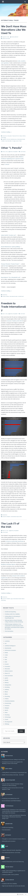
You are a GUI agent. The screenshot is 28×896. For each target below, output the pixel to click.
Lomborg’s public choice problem (10, 874)
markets (3, 140)
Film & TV (7, 673)
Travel (6, 719)
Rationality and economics (8, 841)
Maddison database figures (8, 564)
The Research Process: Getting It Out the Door (13, 759)
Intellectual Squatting (10, 611)
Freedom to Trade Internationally (13, 306)
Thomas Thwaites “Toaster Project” (10, 264)
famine (8, 139)
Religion (7, 708)
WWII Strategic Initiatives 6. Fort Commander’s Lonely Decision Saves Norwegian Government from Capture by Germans (14, 811)
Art (5, 643)
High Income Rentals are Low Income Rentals (13, 886)
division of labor (5, 296)
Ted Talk (5, 266)
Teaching (7, 714)
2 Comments (22, 151)
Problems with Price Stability (12, 614)
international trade (21, 139)
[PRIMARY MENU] (3, 2)
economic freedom (6, 516)
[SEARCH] (25, 2)
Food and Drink (15, 135)
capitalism (4, 139)
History (20, 135)
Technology (3, 137)
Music (6, 691)
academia (7, 641)
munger (14, 140)
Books (6, 652)
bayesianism (8, 648)
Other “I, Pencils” (11, 147)
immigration (8, 685)
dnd (6, 659)
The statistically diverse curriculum (11, 852)
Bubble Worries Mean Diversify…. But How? (13, 774)
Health (6, 680)
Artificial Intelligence (10, 645)
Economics (4, 135)
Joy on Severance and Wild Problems (13, 800)
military (7, 689)
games (6, 678)
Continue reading (6, 132)
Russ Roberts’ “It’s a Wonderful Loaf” (10, 277)
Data (6, 657)
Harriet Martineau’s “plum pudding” (10, 246)
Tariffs (20, 516)
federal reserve (9, 671)
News (6, 694)
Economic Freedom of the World (15, 321)
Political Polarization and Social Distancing (13, 861)
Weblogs (7, 724)
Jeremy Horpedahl (14, 151)
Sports (6, 710)
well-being (3, 600)
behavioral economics (10, 650)
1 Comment (22, 313)
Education (10, 135)
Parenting (7, 696)
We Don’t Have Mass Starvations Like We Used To (13, 30)
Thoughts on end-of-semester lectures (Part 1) (13, 839)
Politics (24, 135)
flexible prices (14, 139)
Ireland (22, 598)
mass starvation (8, 140)
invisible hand (21, 296)
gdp (12, 598)
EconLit (7, 664)
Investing (7, 687)
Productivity (8, 703)
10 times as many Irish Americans (14, 541)
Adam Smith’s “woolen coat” (8, 235)
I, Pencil (7, 164)
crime (6, 655)
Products (7, 705)
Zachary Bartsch (14, 36)
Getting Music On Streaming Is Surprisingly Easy (14, 772)
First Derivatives (9, 631)
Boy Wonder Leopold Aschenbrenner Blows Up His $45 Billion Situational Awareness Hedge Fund (14, 817)
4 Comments (5, 532)
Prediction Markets (9, 701)
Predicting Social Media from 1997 (10, 798)
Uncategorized (8, 721)
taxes (6, 712)
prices (17, 140)
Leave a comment (6, 38)
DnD (6, 662)
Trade (20, 140)
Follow (21, 731)
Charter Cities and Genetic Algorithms (11, 850)
